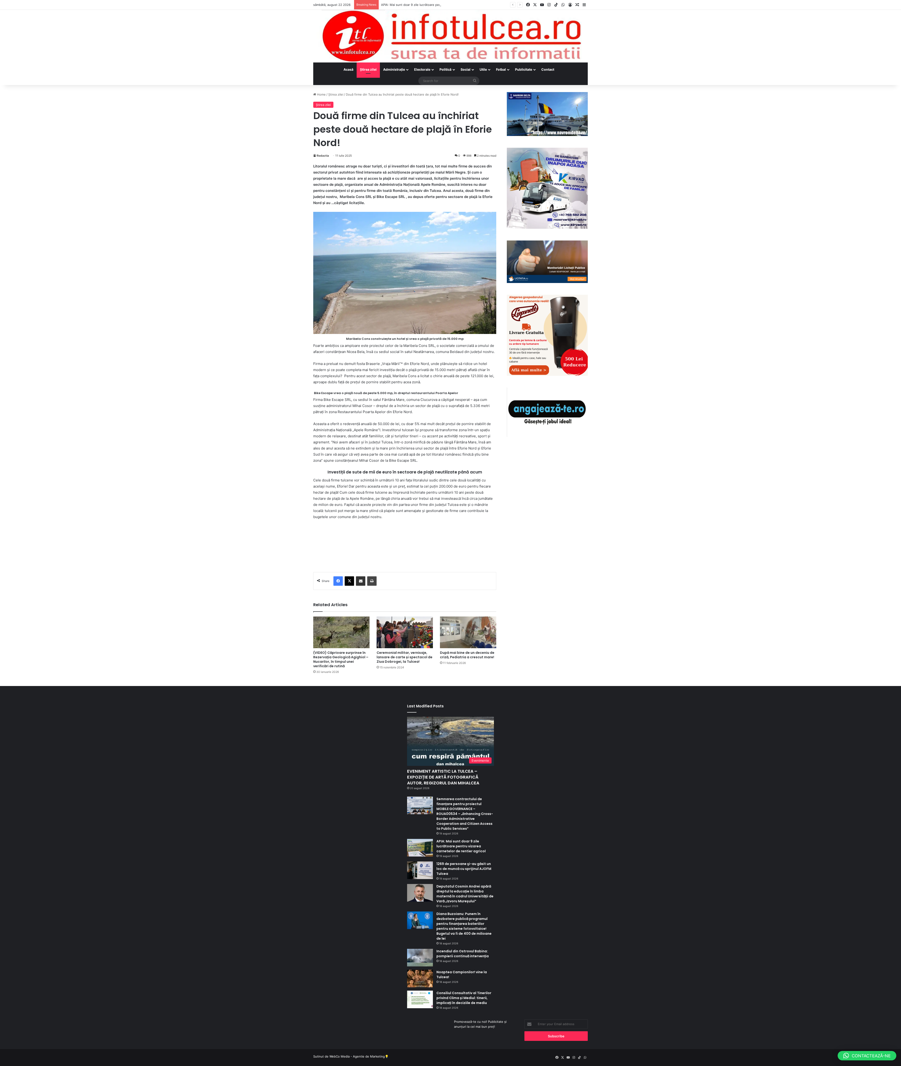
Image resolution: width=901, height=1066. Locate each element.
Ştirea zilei (368, 69)
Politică (445, 69)
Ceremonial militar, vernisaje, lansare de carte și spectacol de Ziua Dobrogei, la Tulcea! (404, 657)
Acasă (348, 69)
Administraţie (394, 69)
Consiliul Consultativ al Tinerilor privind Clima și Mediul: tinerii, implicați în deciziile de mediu (463, 998)
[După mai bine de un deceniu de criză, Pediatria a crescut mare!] (468, 632)
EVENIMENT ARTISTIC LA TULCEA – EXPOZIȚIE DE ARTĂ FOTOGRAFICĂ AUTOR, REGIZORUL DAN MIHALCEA (443, 777)
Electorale (422, 69)
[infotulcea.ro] (450, 36)
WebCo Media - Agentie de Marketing (357, 1056)
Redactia (323, 155)
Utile (483, 69)
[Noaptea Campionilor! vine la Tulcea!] (420, 978)
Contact (547, 69)
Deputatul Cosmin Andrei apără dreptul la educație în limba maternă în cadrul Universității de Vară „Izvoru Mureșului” (464, 893)
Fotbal (501, 69)
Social (465, 69)
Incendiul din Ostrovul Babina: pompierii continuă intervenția (462, 953)
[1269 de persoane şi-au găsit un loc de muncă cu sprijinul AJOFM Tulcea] (420, 870)
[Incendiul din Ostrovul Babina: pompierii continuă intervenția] (420, 957)
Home (321, 94)
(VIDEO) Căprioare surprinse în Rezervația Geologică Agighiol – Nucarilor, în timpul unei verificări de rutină (340, 659)
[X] (349, 581)
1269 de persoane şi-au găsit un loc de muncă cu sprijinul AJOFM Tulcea (463, 868)
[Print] (372, 581)
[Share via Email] (360, 581)
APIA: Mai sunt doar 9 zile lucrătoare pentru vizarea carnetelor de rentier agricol (439, 5)
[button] (867, 1055)
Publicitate (523, 69)
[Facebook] (338, 581)
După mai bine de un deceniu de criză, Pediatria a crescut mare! (467, 654)
